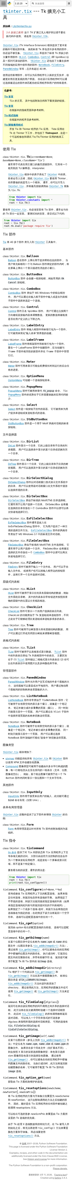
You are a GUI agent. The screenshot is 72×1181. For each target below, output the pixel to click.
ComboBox (14, 292)
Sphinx (58, 1177)
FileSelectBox (15, 544)
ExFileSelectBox (17, 522)
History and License (37, 1159)
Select (11, 408)
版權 (24, 1143)
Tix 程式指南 (11, 115)
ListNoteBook (15, 700)
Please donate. (60, 1168)
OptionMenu (15, 380)
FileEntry (13, 566)
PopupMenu (15, 390)
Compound (12, 766)
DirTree (12, 463)
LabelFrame (14, 343)
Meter (11, 365)
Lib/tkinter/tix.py (22, 26)
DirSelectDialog (17, 482)
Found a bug (60, 1174)
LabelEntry (14, 329)
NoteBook (13, 726)
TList (11, 651)
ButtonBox (14, 278)
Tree (10, 629)
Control (12, 310)
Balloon (12, 260)
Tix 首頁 (8, 96)
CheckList (13, 611)
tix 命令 (12, 852)
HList (11, 592)
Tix (4, 241)
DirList (11, 445)
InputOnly (13, 796)
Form (11, 828)
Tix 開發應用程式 (13, 124)
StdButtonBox (16, 423)
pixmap (10, 758)
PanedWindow (16, 681)
